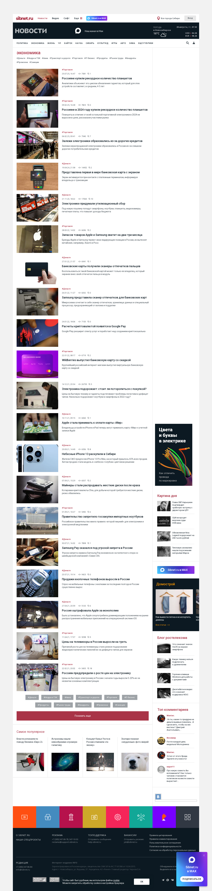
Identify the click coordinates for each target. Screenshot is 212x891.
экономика (29, 52)
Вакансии (130, 835)
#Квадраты (130, 58)
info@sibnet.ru (23, 869)
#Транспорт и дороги (60, 58)
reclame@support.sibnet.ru (65, 842)
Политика (22, 43)
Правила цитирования (160, 835)
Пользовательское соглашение (165, 842)
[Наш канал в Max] (100, 35)
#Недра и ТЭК (33, 58)
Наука (79, 43)
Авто (123, 43)
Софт (67, 18)
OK (141, 881)
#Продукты (102, 58)
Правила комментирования (163, 839)
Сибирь (90, 43)
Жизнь (51, 43)
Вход (190, 18)
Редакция (22, 862)
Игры (114, 43)
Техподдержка (97, 835)
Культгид (102, 43)
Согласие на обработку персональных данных (172, 850)
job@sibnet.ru (130, 842)
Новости (42, 18)
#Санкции (34, 62)
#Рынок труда (116, 58)
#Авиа (45, 58)
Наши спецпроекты (28, 839)
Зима (132, 43)
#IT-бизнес (89, 58)
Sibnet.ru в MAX (98, 18)
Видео (55, 18)
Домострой (165, 584)
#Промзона (22, 62)
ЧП (59, 43)
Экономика (38, 43)
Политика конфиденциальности (165, 846)
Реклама (57, 835)
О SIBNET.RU (23, 835)
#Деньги (21, 58)
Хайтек (68, 43)
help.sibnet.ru (94, 842)
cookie (116, 880)
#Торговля (77, 58)
